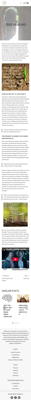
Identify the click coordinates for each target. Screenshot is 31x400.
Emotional (15, 375)
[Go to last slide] (4, 308)
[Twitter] (15, 397)
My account (15, 388)
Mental (15, 21)
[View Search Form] (20, 3)
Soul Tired (26, 277)
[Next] (27, 308)
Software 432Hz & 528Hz (15, 360)
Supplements (15, 357)
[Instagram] (19, 397)
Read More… (18, 343)
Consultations (15, 355)
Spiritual (15, 370)
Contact (15, 386)
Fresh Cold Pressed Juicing (7, 278)
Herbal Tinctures (15, 352)
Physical (15, 368)
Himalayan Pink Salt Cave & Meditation (23, 309)
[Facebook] (12, 397)
